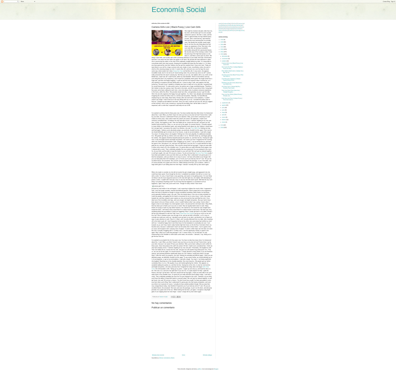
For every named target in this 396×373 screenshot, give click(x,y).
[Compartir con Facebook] (178, 297)
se (231, 27)
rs (234, 30)
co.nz (242, 30)
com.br (238, 25)
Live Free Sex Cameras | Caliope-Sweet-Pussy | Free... (231, 79)
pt (243, 23)
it (228, 30)
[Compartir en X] (176, 297)
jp (228, 28)
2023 (222, 47)
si (228, 27)
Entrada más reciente (158, 355)
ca (238, 27)
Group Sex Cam (178, 71)
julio (223, 107)
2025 (222, 42)
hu (226, 30)
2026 (222, 39)
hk (221, 32)
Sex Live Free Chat (201, 153)
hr (241, 28)
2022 (222, 49)
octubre (224, 61)
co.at (229, 25)
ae (220, 28)
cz (219, 25)
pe (219, 32)
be (241, 25)
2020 (222, 54)
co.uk (237, 28)
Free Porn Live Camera (187, 213)
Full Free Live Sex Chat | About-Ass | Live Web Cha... (232, 83)
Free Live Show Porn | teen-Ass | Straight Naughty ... (231, 91)
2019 (222, 125)
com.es (240, 23)
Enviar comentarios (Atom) (167, 358)
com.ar (226, 23)
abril (223, 115)
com (220, 23)
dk (222, 25)
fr (221, 27)
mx (241, 27)
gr (224, 25)
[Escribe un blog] (174, 297)
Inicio (183, 355)
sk (225, 27)
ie (222, 23)
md (233, 27)
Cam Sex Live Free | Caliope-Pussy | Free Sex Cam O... (232, 99)
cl (231, 23)
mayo (223, 112)
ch (235, 28)
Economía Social (179, 9)
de (219, 27)
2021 (222, 51)
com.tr (231, 30)
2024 (222, 44)
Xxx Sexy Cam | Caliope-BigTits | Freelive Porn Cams (231, 87)
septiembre (225, 103)
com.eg (238, 30)
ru (223, 27)
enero (224, 122)
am (225, 28)
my (236, 27)
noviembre (225, 58)
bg (229, 23)
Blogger (216, 369)
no (243, 27)
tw (222, 28)
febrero (224, 119)
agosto (224, 105)
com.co (221, 30)
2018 (222, 127)
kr (233, 23)
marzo (224, 117)
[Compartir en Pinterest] (180, 297)
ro (235, 23)
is (226, 25)
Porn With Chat (195, 128)
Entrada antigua (207, 355)
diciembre (225, 56)
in (224, 30)
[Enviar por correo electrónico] (172, 297)
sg (231, 28)
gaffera (199, 369)
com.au (233, 25)
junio (223, 110)
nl (226, 28)
